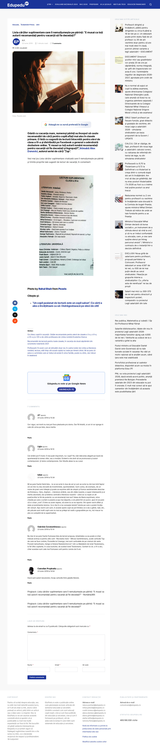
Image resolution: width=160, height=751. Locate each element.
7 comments (56, 43)
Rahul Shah (45, 288)
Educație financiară (137, 4)
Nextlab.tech (119, 4)
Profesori (94, 4)
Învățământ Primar (27, 25)
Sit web (85, 665)
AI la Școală (105, 4)
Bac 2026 (84, 4)
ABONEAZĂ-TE (66, 389)
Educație (15, 25)
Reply (30, 438)
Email (57, 665)
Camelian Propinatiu (47, 568)
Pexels (62, 288)
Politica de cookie (89, 737)
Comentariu (33, 632)
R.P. (23, 40)
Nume (31, 665)
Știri (49, 4)
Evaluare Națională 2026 (66, 4)
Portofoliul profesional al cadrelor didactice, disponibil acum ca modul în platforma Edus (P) (133, 365)
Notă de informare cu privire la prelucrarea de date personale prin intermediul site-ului (96, 729)
